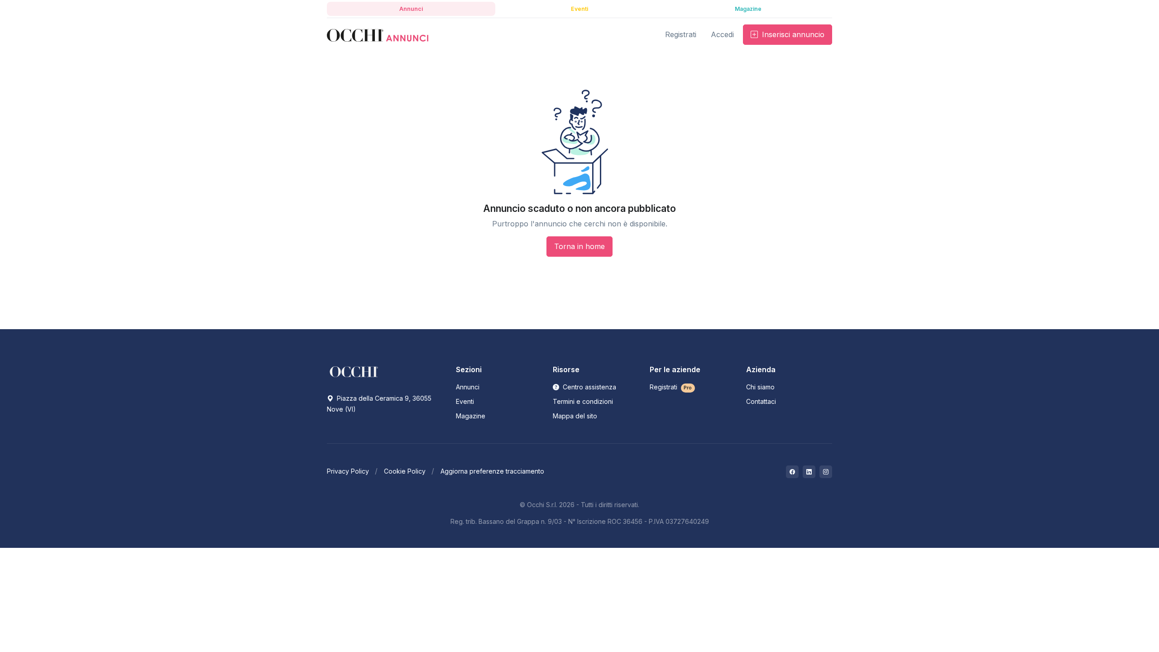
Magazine (470, 416)
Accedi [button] (722, 34)
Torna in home (579, 246)
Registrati (671, 387)
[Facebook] (792, 471)
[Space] (354, 371)
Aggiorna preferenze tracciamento (492, 471)
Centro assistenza (588, 387)
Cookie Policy (405, 471)
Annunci (467, 387)
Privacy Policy (348, 471)
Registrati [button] (680, 34)
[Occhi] (377, 35)
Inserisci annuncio (792, 34)
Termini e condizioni (583, 401)
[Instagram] (825, 471)
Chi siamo (760, 387)
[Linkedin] (809, 471)
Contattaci (761, 401)
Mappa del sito (575, 416)
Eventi (465, 401)
